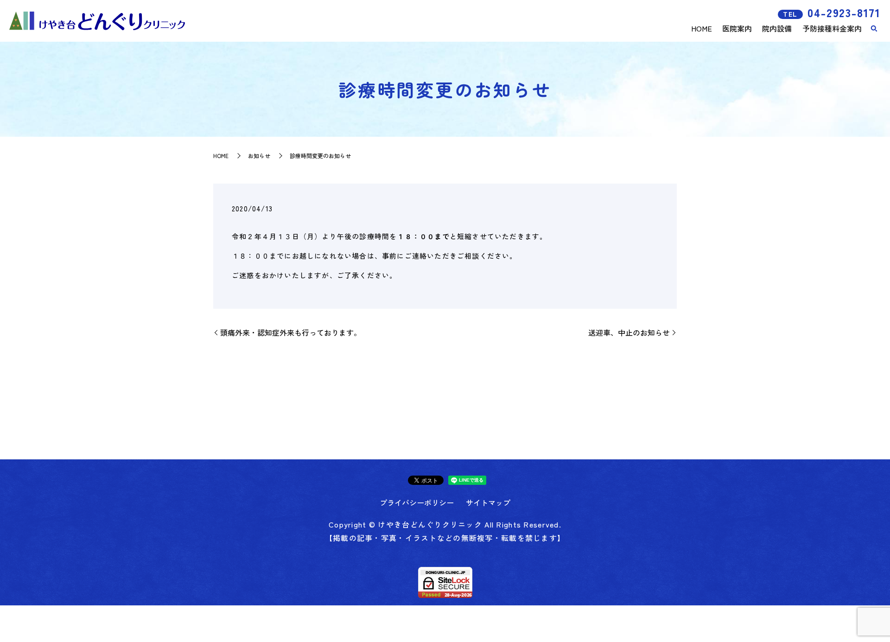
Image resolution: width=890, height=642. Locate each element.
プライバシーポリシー (417, 502)
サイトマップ (488, 502)
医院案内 (737, 28)
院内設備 (777, 28)
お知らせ (259, 155)
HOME (701, 28)
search (874, 29)
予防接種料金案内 (832, 28)
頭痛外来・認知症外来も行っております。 (290, 332)
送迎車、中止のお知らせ (629, 332)
